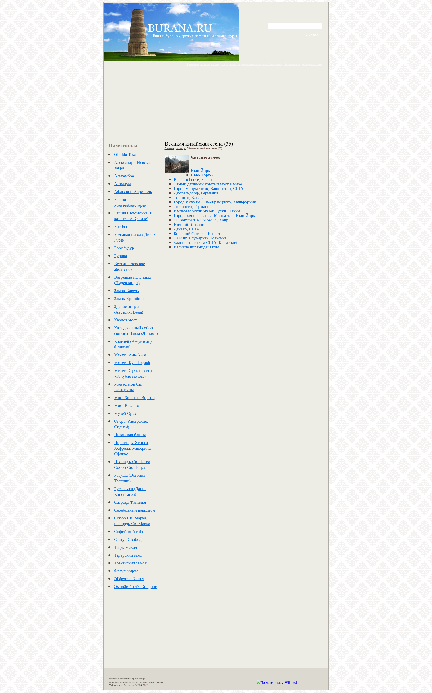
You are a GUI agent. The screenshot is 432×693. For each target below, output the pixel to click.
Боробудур (124, 248)
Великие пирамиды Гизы (196, 247)
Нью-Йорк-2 (202, 175)
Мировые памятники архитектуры (127, 678)
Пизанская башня (130, 434)
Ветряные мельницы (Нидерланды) (132, 279)
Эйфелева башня (129, 578)
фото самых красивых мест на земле (128, 682)
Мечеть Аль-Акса (130, 354)
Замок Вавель (126, 290)
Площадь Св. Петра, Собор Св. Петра (132, 464)
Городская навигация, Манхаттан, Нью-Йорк (214, 215)
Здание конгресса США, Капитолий (206, 242)
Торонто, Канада (189, 197)
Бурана (120, 255)
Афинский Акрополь (133, 191)
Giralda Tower (126, 154)
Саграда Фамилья (130, 502)
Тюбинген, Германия (193, 206)
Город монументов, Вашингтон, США (208, 188)
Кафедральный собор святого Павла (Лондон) (136, 330)
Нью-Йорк (200, 170)
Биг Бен (121, 226)
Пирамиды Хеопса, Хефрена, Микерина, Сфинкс (133, 448)
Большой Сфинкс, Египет (197, 233)
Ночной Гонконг (189, 224)
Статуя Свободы (129, 539)
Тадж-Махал (125, 547)
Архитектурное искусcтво (203, 64)
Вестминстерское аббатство (129, 266)
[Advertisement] (216, 103)
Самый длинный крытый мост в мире (208, 184)
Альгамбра (124, 175)
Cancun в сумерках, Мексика (200, 238)
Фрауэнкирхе (126, 570)
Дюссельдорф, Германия (196, 193)
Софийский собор (130, 531)
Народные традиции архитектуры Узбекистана (251, 64)
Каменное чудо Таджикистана (303, 64)
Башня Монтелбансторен (130, 202)
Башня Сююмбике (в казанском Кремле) (133, 215)
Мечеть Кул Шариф (132, 362)
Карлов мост (125, 320)
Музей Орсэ (125, 413)
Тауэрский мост (128, 555)
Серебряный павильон (134, 510)
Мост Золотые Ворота (134, 397)
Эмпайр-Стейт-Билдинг (135, 586)
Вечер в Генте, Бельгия (195, 179)
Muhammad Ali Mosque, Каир (201, 220)
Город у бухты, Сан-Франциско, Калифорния (215, 202)
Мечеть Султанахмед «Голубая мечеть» (133, 373)
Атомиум (122, 183)
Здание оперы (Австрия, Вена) (128, 309)
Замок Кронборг (129, 298)
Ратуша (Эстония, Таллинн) (130, 477)
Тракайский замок (130, 563)
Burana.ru (129, 685)
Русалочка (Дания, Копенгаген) (131, 491)
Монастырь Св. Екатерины (128, 386)
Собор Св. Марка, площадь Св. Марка (132, 520)
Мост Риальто (126, 405)
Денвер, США (186, 229)
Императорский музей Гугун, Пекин (207, 211)
